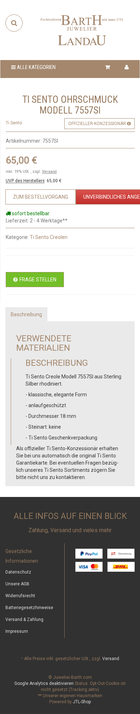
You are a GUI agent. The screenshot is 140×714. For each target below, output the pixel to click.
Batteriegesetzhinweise (29, 607)
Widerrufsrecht (20, 595)
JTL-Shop (82, 701)
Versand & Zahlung (24, 619)
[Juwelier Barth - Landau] (82, 29)
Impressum (16, 631)
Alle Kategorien (36, 67)
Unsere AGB (17, 583)
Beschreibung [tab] (26, 314)
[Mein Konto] (126, 67)
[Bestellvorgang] (108, 67)
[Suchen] (14, 23)
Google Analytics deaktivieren (44, 683)
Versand (49, 171)
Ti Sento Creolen (48, 237)
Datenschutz (18, 572)
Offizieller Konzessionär (97, 123)
